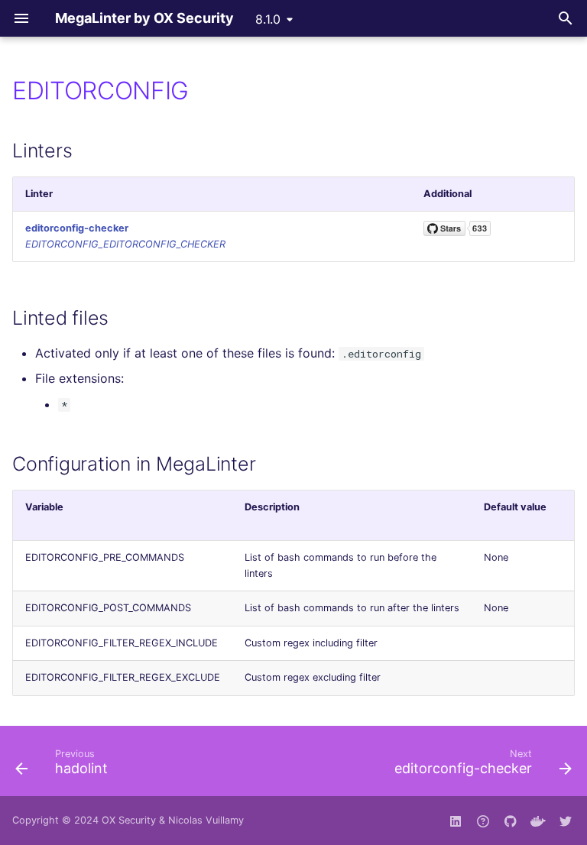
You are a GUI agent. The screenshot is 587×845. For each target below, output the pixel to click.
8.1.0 (268, 19)
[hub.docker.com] (538, 820)
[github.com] (483, 820)
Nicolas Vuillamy (206, 820)
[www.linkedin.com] (455, 820)
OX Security (129, 820)
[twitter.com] (565, 820)
